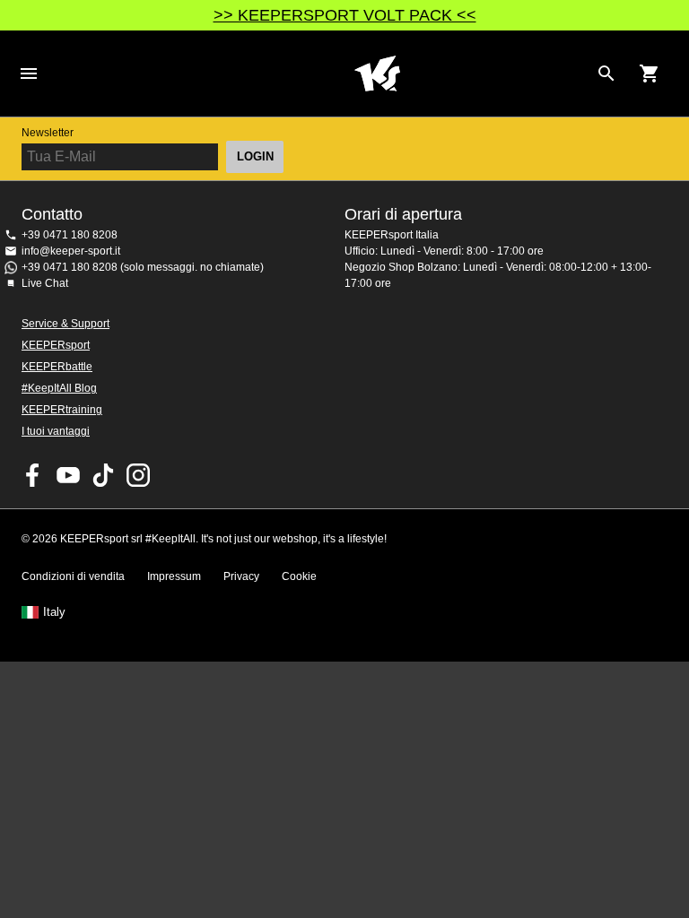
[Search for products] (606, 73)
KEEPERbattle (57, 366)
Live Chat (45, 283)
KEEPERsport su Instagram (138, 475)
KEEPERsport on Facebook (33, 475)
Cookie (299, 576)
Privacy (241, 576)
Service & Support (65, 323)
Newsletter (48, 132)
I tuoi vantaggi (56, 431)
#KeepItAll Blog (59, 388)
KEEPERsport (56, 345)
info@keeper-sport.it (71, 251)
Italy (54, 612)
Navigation (28, 73)
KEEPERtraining (62, 409)
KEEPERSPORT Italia (377, 73)
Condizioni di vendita (73, 576)
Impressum (174, 576)
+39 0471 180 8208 (70, 235)
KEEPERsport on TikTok (103, 475)
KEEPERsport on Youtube (68, 475)
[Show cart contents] (649, 73)
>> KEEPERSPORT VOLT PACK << (345, 15)
